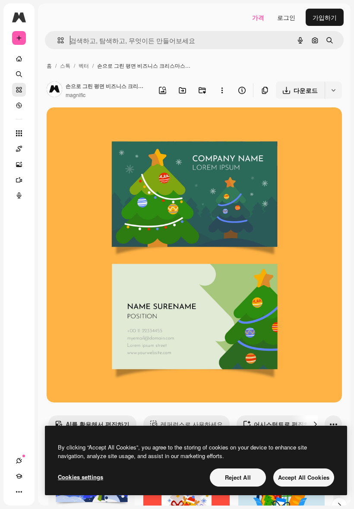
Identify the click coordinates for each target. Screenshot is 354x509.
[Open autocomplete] (57, 40)
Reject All (238, 477)
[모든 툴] (19, 133)
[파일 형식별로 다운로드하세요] (333, 90)
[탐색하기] (19, 105)
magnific (75, 94)
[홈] (19, 59)
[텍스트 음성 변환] (19, 195)
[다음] (315, 424)
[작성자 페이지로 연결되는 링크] (54, 90)
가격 (258, 17)
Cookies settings (80, 477)
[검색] (19, 74)
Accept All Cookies (303, 477)
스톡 (65, 65)
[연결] (19, 461)
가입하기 (325, 17)
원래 (96, 124)
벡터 (84, 65)
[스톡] (19, 90)
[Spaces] (19, 149)
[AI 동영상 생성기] (19, 180)
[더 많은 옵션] (222, 90)
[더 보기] (19, 492)
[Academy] (19, 476)
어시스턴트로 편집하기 (285, 424)
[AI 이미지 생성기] (19, 164)
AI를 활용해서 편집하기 (98, 424)
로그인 (286, 17)
